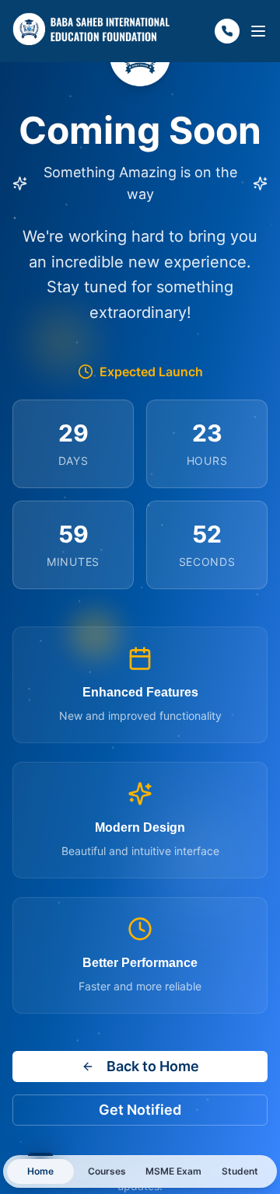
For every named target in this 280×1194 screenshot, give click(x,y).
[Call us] (227, 31)
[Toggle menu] (258, 31)
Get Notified (140, 1109)
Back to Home (153, 1066)
